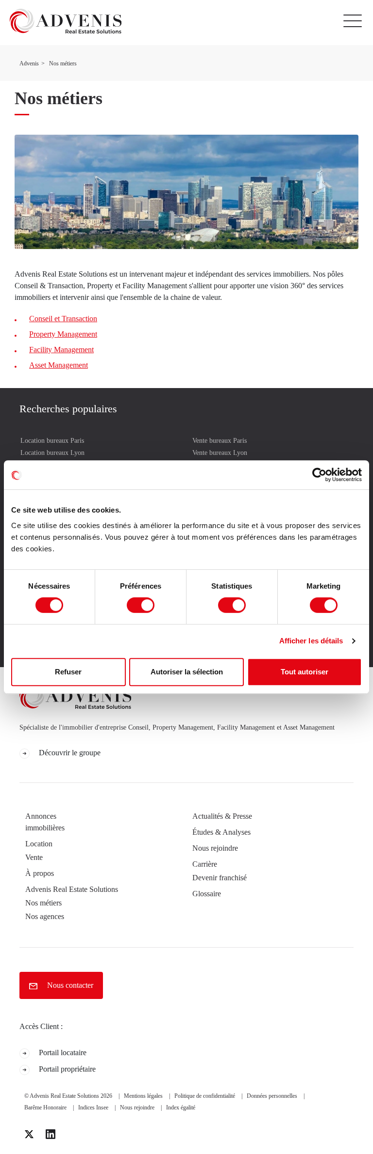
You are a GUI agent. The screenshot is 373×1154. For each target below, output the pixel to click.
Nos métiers (43, 903)
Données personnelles (272, 1095)
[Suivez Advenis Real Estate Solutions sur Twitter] (29, 1134)
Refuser (68, 672)
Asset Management (58, 365)
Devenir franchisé (219, 877)
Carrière (204, 864)
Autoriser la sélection (187, 672)
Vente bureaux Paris (219, 440)
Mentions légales (143, 1095)
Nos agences (44, 916)
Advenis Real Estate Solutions (71, 889)
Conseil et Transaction (63, 318)
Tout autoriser (304, 672)
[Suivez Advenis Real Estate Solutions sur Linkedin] (50, 1134)
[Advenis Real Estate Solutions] (60, 21)
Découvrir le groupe (69, 753)
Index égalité (180, 1107)
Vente (34, 857)
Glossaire (206, 893)
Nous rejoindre (215, 848)
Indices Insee (93, 1107)
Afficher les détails (311, 641)
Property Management (63, 334)
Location (38, 844)
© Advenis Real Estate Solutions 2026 (68, 1095)
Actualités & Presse (222, 816)
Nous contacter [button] (69, 985)
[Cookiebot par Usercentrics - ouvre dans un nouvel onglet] (319, 475)
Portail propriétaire (66, 1069)
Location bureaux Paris (52, 440)
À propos (39, 873)
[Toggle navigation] (355, 21)
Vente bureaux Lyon (219, 452)
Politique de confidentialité (204, 1095)
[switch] (140, 605)
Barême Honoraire (45, 1107)
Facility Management (61, 349)
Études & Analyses (221, 832)
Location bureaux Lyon (52, 452)
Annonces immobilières (45, 822)
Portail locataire (61, 1052)
